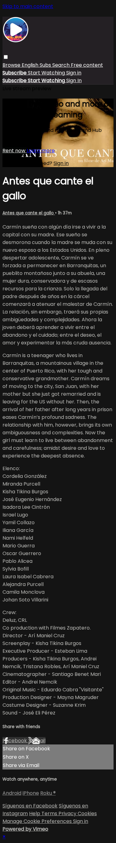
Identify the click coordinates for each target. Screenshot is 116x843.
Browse (12, 65)
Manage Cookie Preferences (37, 821)
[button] (6, 57)
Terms (49, 813)
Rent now (14, 150)
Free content (87, 65)
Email (38, 740)
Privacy (68, 813)
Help (35, 813)
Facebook (15, 740)
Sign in (73, 72)
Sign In (74, 80)
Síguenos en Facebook (30, 805)
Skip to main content (27, 6)
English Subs (37, 65)
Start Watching (47, 72)
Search (61, 65)
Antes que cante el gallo (28, 213)
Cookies (87, 813)
